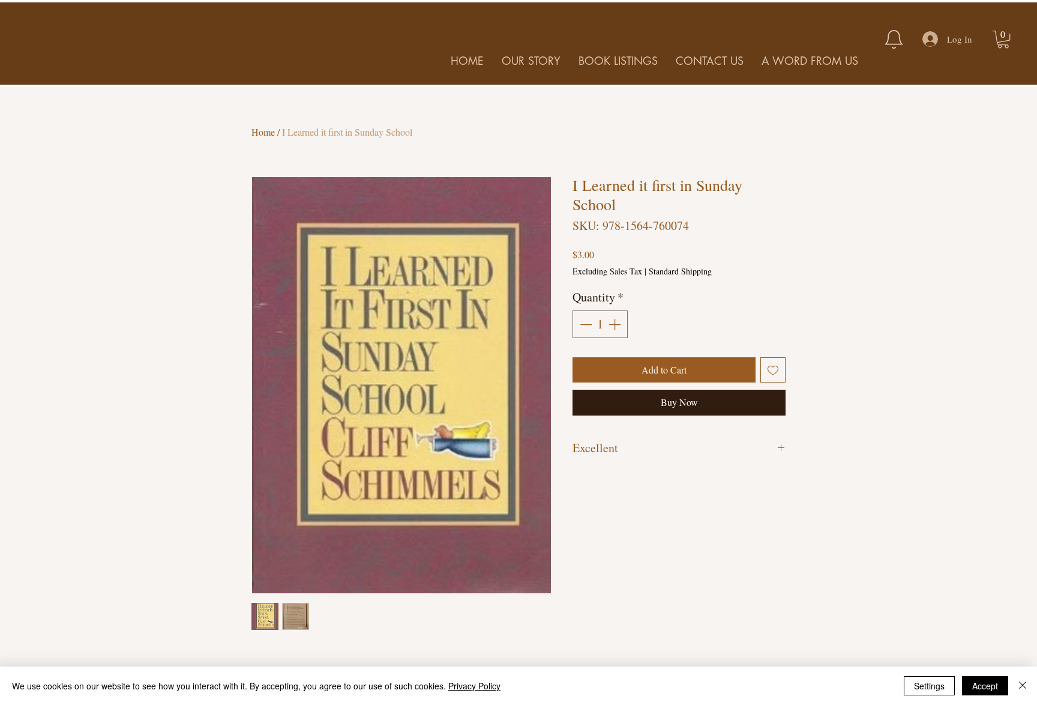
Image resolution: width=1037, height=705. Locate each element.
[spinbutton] (600, 324)
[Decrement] (584, 324)
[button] (1003, 39)
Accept (985, 686)
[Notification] (894, 39)
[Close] (1022, 685)
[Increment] (616, 324)
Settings (929, 686)
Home (263, 132)
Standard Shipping (680, 271)
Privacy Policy (474, 686)
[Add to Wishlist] (773, 370)
